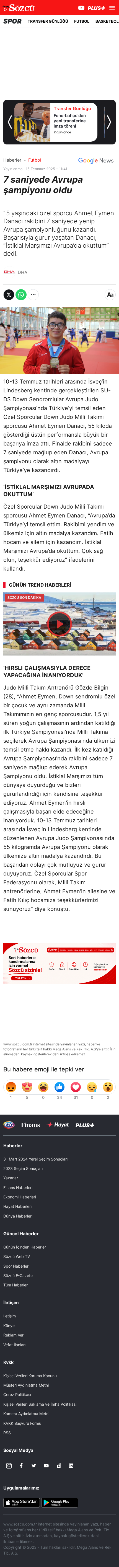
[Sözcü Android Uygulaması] (59, 1502)
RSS (7, 1432)
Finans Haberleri (17, 1187)
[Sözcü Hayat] (57, 1124)
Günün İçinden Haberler (24, 1247)
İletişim (9, 1316)
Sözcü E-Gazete (18, 1275)
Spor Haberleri (16, 1266)
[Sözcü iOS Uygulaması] (21, 1502)
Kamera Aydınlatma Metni (26, 1413)
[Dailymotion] (58, 1465)
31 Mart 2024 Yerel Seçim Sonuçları (35, 1159)
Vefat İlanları (14, 1344)
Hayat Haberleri (17, 1206)
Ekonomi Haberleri (19, 1197)
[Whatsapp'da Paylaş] (21, 294)
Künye (9, 1325)
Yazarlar (10, 1177)
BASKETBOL (107, 21)
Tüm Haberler (15, 1285)
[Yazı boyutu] (110, 294)
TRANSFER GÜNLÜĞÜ (48, 21)
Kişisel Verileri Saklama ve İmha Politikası (39, 1404)
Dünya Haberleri (17, 1216)
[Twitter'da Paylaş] (8, 294)
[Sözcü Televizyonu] (9, 1125)
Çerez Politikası (17, 1394)
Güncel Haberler (21, 1233)
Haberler (12, 160)
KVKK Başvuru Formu (22, 1423)
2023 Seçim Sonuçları (23, 1168)
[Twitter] (33, 1465)
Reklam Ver (13, 1335)
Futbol (34, 160)
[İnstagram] (8, 1465)
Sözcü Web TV (16, 1256)
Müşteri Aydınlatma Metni (26, 1385)
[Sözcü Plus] (85, 1124)
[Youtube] (46, 1465)
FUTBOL (81, 21)
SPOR (12, 21)
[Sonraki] (109, 122)
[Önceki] (10, 122)
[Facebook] (21, 1465)
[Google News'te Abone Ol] (96, 161)
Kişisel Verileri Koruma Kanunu (30, 1375)
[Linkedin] (71, 1465)
